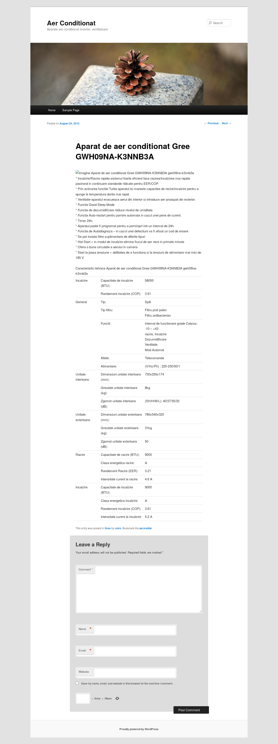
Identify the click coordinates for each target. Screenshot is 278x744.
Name (85, 628)
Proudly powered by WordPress (139, 729)
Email (85, 650)
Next (226, 123)
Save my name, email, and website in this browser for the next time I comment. (127, 683)
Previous (211, 123)
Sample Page (70, 110)
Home (51, 110)
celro (118, 528)
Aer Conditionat (71, 22)
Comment (86, 569)
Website (84, 672)
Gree (108, 528)
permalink (145, 528)
